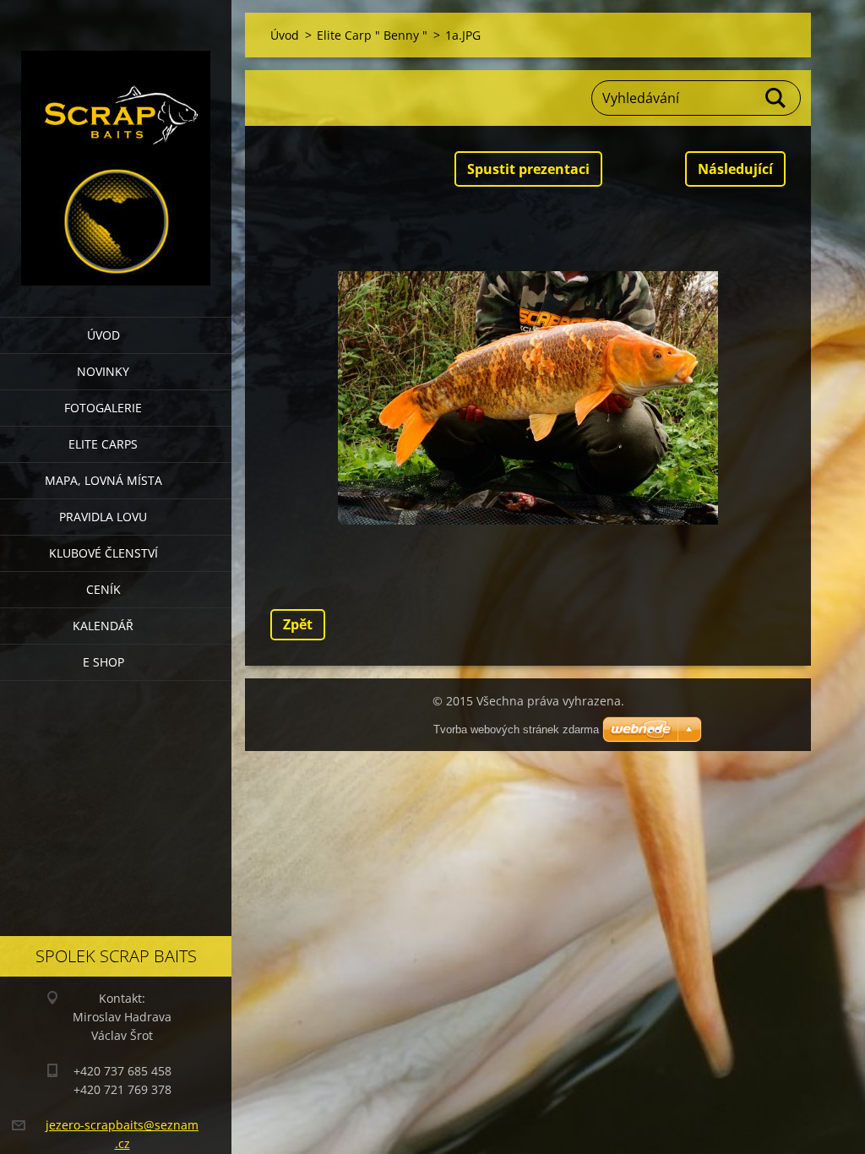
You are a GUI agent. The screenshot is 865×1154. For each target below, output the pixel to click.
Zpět (298, 624)
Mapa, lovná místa (103, 480)
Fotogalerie (103, 408)
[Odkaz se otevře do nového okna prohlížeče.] (528, 398)
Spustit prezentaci (528, 169)
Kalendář (103, 626)
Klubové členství (103, 553)
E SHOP (103, 662)
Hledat (776, 98)
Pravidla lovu (103, 517)
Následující (735, 169)
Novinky (103, 371)
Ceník (103, 589)
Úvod (103, 335)
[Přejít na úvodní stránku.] (115, 148)
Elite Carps (103, 444)
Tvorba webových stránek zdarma (516, 729)
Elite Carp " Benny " (372, 35)
